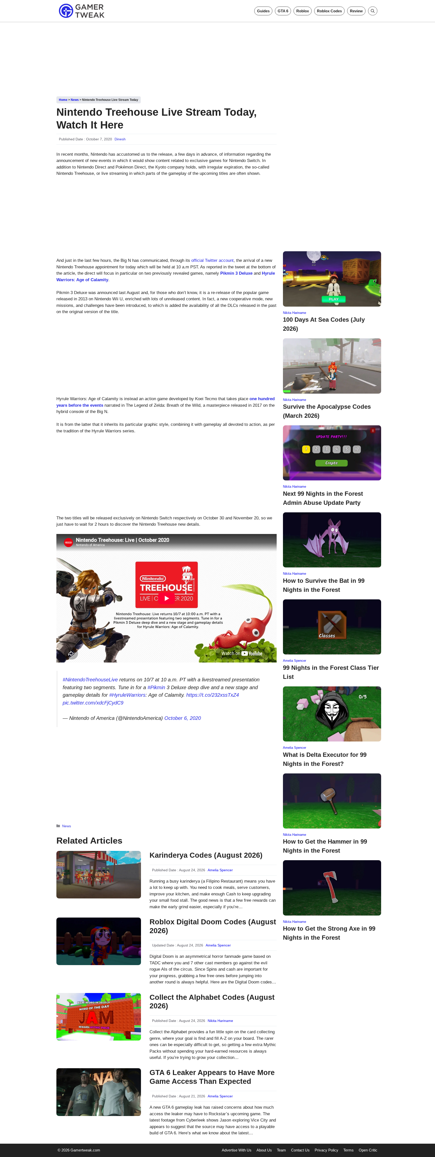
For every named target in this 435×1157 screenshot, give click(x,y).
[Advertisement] (217, 57)
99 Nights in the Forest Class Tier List (331, 672)
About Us (264, 1150)
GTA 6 (283, 11)
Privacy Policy (326, 1150)
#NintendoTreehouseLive (90, 679)
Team (281, 1150)
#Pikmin (156, 687)
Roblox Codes (329, 11)
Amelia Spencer (220, 870)
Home (63, 100)
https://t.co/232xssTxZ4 (212, 695)
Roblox (302, 11)
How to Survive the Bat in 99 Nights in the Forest (324, 585)
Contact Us (300, 1150)
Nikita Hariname (220, 1021)
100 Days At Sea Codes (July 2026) (324, 324)
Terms (348, 1150)
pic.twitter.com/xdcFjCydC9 (93, 703)
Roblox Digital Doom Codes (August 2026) (213, 926)
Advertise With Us (236, 1150)
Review (356, 11)
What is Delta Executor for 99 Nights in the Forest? (325, 759)
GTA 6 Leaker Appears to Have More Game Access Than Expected (212, 1076)
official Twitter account (212, 260)
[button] (372, 11)
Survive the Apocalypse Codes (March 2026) (327, 411)
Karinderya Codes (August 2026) (206, 855)
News (75, 100)
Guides (263, 11)
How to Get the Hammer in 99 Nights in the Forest (325, 846)
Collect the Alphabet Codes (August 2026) (212, 1001)
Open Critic (368, 1150)
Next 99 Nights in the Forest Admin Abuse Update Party (323, 498)
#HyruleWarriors (127, 695)
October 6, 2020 (182, 718)
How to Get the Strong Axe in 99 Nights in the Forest (329, 933)
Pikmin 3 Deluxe (236, 273)
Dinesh (120, 139)
